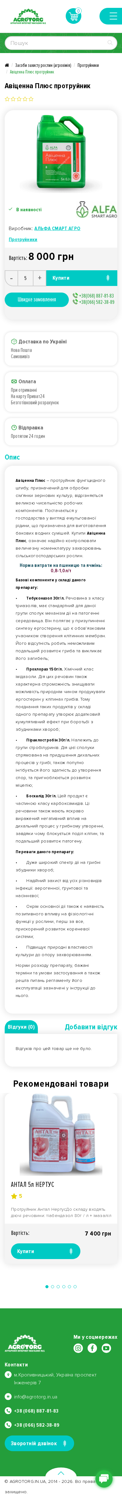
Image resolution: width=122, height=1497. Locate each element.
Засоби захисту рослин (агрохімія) (43, 65)
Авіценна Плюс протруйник (32, 72)
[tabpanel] (61, 1178)
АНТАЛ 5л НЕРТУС (32, 1184)
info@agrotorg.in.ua (35, 1397)
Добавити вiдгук (91, 1026)
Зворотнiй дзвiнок (34, 1443)
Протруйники (88, 65)
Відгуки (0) (21, 1026)
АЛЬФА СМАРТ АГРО (57, 228)
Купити (25, 1251)
